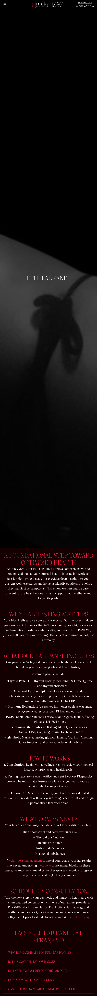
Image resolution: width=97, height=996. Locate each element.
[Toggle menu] (5, 4)
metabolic (44, 865)
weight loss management (25, 860)
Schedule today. (79, 917)
